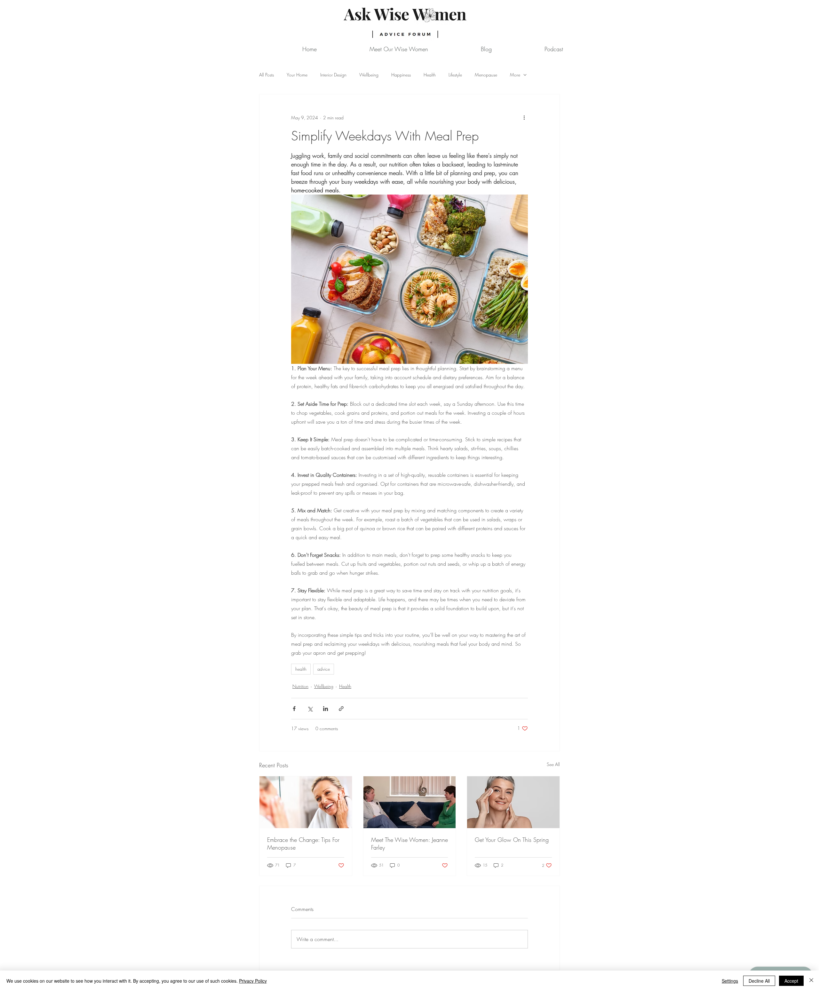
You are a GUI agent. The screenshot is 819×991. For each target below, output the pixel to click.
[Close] (811, 981)
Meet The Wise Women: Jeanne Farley (409, 843)
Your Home (297, 75)
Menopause (486, 75)
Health (430, 75)
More (515, 75)
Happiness (401, 75)
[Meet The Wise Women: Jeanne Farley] (409, 802)
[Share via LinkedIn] (325, 709)
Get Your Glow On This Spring (512, 839)
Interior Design (333, 75)
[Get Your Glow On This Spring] (513, 802)
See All (553, 764)
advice (323, 669)
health (300, 669)
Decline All (759, 981)
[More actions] (524, 117)
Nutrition (300, 686)
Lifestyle (455, 75)
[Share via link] (341, 709)
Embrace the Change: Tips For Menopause (303, 843)
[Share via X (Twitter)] (310, 709)
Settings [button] (730, 981)
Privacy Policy (253, 981)
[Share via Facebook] (294, 709)
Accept (791, 981)
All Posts (266, 75)
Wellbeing (368, 75)
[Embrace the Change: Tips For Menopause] (305, 802)
